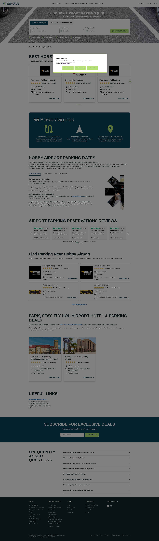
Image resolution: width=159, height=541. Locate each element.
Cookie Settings (68, 68)
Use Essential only (80, 68)
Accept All (92, 68)
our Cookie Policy (65, 63)
